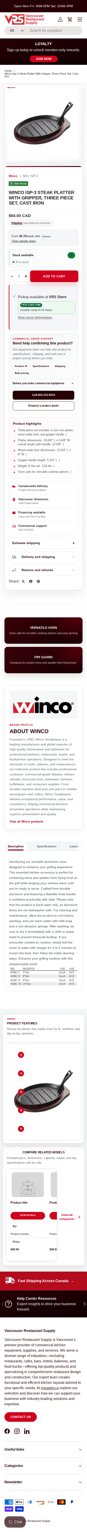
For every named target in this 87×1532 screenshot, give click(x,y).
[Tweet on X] (23, 581)
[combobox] (43, 30)
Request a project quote (43, 405)
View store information (35, 317)
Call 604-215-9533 (43, 395)
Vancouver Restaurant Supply (32, 1521)
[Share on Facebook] (31, 581)
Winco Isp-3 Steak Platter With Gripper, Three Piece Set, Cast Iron (41, 75)
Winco (13, 176)
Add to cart (54, 276)
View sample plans (24, 241)
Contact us (20, 1417)
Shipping (16, 223)
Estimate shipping (26, 543)
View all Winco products (26, 821)
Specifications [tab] (46, 846)
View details (28, 1215)
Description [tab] (16, 846)
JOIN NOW (44, 59)
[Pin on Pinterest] (38, 581)
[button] (70, 19)
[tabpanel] (43, 923)
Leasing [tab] (75, 846)
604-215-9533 (25, 529)
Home (8, 71)
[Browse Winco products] (43, 705)
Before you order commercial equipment (38, 383)
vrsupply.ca (50, 1388)
